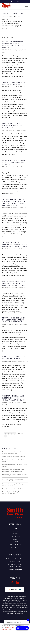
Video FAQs (15, 542)
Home (15, 528)
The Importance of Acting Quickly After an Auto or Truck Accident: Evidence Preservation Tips (13, 202)
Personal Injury (14, 50)
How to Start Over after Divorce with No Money (13, 358)
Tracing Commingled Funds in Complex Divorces (14, 83)
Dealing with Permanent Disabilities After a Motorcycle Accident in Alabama (13, 44)
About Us (15, 531)
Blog (15, 539)
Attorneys (15, 534)
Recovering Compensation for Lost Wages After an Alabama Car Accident (13, 320)
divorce (12, 86)
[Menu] (25, 5)
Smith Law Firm (22, 86)
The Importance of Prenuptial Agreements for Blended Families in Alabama (14, 244)
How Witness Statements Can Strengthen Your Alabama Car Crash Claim (13, 283)
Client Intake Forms (15, 544)
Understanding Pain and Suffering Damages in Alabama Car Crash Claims (13, 398)
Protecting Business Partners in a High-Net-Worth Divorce (12, 126)
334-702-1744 (17, 564)
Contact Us (15, 547)
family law (13, 248)
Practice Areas (15, 536)
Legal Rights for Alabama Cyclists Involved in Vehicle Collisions (14, 162)
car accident (13, 167)
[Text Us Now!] (22, 628)
